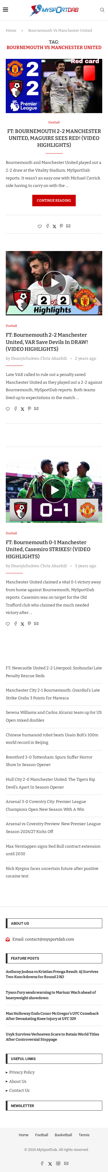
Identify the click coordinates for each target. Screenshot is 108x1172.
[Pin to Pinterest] (61, 226)
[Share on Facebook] (48, 226)
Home (11, 30)
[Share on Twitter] (54, 226)
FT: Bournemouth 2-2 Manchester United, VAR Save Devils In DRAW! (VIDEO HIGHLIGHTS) (47, 342)
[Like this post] (40, 226)
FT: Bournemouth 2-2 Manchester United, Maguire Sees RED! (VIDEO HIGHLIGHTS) (54, 138)
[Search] (102, 10)
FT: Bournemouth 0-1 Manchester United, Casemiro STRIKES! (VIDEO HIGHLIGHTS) (48, 549)
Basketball (63, 1135)
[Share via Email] (68, 226)
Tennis (84, 1135)
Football (41, 1135)
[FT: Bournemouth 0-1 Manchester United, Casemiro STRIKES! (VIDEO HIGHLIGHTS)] (54, 490)
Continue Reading (54, 201)
